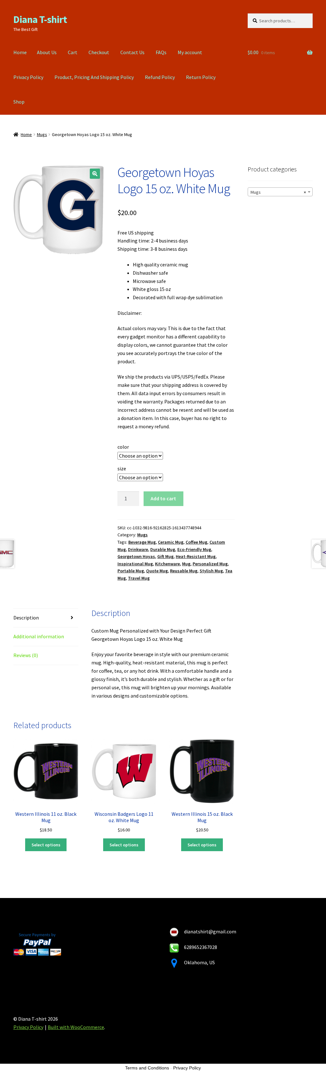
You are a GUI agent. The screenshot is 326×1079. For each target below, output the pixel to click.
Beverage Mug (142, 542)
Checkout (99, 52)
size (121, 468)
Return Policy (201, 77)
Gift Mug (165, 556)
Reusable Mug (183, 571)
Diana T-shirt (40, 19)
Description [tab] (26, 617)
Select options (46, 845)
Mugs (42, 134)
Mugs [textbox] (278, 192)
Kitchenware (167, 564)
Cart (72, 52)
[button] (95, 174)
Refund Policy (160, 77)
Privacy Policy (28, 77)
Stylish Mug (211, 571)
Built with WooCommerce (76, 1027)
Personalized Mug (210, 564)
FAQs (161, 52)
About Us (47, 52)
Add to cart (163, 498)
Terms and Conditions (147, 1067)
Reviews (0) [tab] (25, 655)
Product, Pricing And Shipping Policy (94, 77)
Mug (186, 564)
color (123, 447)
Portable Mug (130, 571)
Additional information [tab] (38, 636)
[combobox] (280, 191)
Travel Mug (139, 578)
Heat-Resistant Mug (196, 556)
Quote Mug (157, 571)
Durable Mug (162, 549)
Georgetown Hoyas (136, 556)
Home (20, 52)
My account (190, 52)
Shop (19, 101)
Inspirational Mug (135, 564)
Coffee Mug (196, 542)
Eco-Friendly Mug (194, 549)
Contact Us (132, 52)
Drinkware (138, 549)
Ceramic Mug (170, 542)
